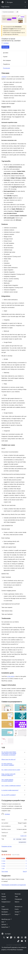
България (8, 934)
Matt (3, 922)
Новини (3, 896)
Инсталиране (7, 60)
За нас (3, 894)
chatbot (24, 839)
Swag (17, 914)
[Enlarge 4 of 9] (24, 714)
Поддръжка (6, 68)
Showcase (18, 894)
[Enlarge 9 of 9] (11, 739)
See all (25, 871)
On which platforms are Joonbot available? (7, 764)
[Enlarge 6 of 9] (24, 722)
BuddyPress (5, 927)
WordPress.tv (5, 914)
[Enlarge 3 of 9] (11, 714)
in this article (10, 676)
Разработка (6, 64)
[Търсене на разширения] (17, 11)
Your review (4, 871)
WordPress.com (6, 919)
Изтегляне (5, 47)
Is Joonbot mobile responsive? (9, 790)
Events (17, 909)
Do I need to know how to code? (10, 769)
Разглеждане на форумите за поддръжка (13, 884)
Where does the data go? (8, 759)
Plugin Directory (5, 6)
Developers (4, 912)
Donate (17, 912)
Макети (17, 902)
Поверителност (6, 902)
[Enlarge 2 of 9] (24, 706)
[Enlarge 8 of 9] (24, 731)
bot (14, 839)
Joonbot (3, 76)
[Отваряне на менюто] (25, 2)
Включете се (18, 906)
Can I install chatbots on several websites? (7, 780)
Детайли (5, 52)
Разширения (18, 899)
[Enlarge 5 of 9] (11, 722)
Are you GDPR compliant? (8, 795)
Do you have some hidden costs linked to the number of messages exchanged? (8, 753)
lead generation (22, 842)
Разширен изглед (6, 846)
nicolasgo (6, 43)
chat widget (18, 839)
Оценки (5, 56)
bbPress (4, 924)
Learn (3, 906)
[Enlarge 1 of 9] (11, 706)
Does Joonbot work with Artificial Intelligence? (8, 774)
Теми (16, 896)
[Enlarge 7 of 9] (11, 731)
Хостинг (3, 899)
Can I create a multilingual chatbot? (11, 785)
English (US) (24, 835)
